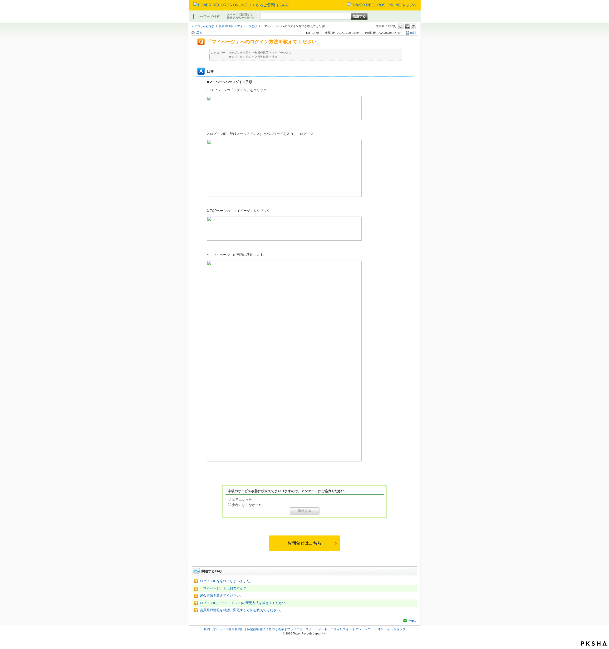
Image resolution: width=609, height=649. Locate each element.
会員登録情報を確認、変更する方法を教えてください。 (241, 610)
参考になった (242, 499)
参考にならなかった (247, 505)
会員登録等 (226, 26)
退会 (274, 57)
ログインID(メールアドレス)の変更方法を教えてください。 (244, 603)
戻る (199, 32)
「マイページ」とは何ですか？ (223, 588)
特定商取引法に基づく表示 (265, 629)
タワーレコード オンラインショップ (380, 629)
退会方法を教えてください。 (221, 595)
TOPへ (412, 621)
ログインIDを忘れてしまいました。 (226, 581)
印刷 (413, 33)
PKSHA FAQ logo (594, 643)
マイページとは (247, 26)
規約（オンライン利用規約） (224, 629)
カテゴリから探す (203, 26)
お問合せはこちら (304, 543)
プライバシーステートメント (307, 629)
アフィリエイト (341, 629)
